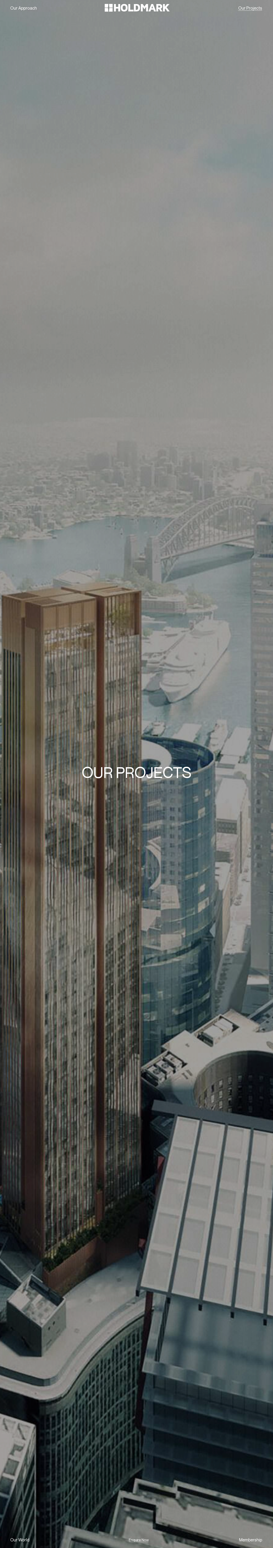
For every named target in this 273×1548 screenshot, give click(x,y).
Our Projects (250, 8)
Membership (250, 1539)
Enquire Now (139, 1540)
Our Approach (23, 8)
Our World (19, 1539)
